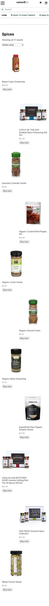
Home (4, 15)
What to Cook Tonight (23, 15)
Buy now (7, 89)
